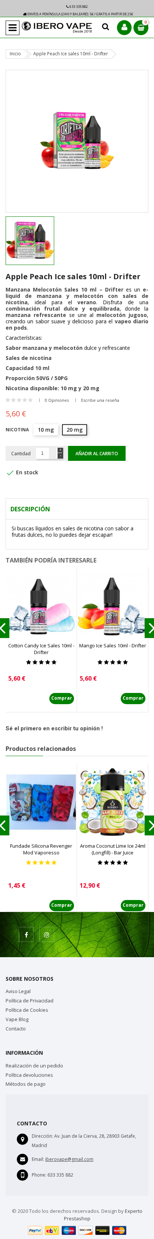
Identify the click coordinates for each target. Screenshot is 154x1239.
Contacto (16, 1028)
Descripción (30, 509)
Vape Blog (17, 1019)
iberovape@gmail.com (69, 1159)
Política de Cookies (27, 1010)
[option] (40, 240)
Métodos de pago (26, 1084)
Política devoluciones (29, 1075)
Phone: (39, 1175)
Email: (38, 1159)
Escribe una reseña (100, 400)
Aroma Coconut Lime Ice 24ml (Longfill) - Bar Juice (112, 849)
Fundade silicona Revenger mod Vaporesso (41, 849)
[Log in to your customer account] (124, 27)
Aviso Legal (18, 991)
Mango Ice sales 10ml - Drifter (112, 645)
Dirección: (42, 1136)
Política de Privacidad (29, 1000)
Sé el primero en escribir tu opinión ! (54, 728)
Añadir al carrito (97, 453)
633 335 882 (78, 6)
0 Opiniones (57, 400)
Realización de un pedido (34, 1065)
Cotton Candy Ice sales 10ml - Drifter (41, 649)
